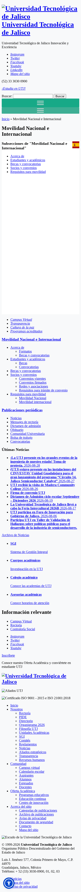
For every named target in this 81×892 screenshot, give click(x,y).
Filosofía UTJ (28, 729)
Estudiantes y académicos (27, 160)
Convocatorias (29, 367)
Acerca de (17, 156)
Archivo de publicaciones (36, 814)
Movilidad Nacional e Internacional (31, 339)
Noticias (16, 418)
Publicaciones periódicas (22, 410)
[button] (8, 883)
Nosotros (16, 709)
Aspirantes (26, 775)
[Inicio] (40, 682)
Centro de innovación (33, 802)
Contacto (25, 826)
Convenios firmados (32, 382)
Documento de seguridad (36, 822)
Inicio (6, 119)
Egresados (26, 783)
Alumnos (25, 779)
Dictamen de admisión (25, 426)
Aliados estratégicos (32, 752)
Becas (23, 363)
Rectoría (24, 713)
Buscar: (7, 96)
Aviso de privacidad (32, 818)
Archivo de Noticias (15, 535)
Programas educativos (34, 795)
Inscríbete (8, 655)
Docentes (25, 787)
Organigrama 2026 (32, 725)
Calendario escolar (31, 771)
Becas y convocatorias (25, 164)
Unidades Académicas (34, 732)
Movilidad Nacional (32, 398)
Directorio (26, 721)
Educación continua (32, 799)
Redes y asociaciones (33, 386)
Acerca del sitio (21, 806)
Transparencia (28, 756)
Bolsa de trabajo (21, 437)
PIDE (23, 717)
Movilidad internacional (35, 402)
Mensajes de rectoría (24, 422)
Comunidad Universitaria (27, 434)
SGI (22, 736)
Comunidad (18, 764)
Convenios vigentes (32, 378)
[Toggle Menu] (40, 103)
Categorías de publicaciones (38, 810)
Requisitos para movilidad (28, 172)
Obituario (16, 430)
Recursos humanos (32, 760)
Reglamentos (28, 744)
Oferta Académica (22, 791)
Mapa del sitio (28, 830)
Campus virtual (29, 767)
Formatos (25, 351)
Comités (24, 740)
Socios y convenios (23, 168)
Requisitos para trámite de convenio (43, 390)
